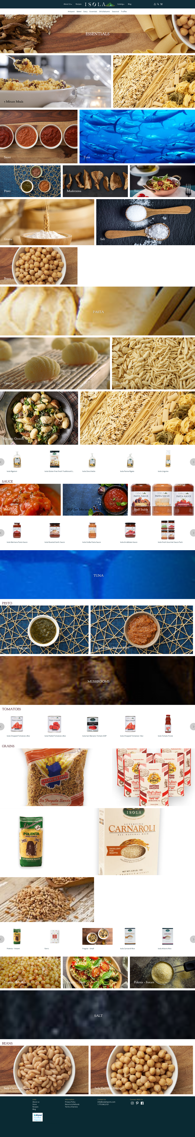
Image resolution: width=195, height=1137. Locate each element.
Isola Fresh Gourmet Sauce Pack (170, 542)
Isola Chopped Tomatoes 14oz (131, 736)
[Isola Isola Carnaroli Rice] (130, 936)
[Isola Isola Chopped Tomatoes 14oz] (130, 723)
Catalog (120, 4)
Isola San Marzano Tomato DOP (94, 736)
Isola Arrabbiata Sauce (128, 542)
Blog (129, 4)
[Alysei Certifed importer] (37, 1121)
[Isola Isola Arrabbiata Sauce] (130, 530)
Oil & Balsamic (104, 11)
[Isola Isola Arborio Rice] (168, 936)
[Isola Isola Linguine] (168, 459)
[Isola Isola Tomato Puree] (168, 723)
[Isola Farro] (55, 936)
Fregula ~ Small (88, 948)
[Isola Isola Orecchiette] (92, 459)
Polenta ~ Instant (13, 948)
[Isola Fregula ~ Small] (97, 936)
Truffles (124, 11)
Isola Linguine (163, 471)
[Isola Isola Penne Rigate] (130, 459)
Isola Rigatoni (12, 471)
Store (34, 1104)
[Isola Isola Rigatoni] (17, 459)
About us (35, 1102)
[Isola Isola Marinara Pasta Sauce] (17, 530)
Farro (47, 948)
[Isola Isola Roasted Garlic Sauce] (55, 530)
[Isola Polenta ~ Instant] (17, 936)
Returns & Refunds (72, 1104)
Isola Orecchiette (88, 471)
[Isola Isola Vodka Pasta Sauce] (92, 530)
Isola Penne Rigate (127, 471)
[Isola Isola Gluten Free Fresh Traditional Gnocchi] (55, 459)
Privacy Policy (70, 1102)
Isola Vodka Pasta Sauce (91, 542)
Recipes (79, 4)
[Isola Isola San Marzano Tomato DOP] (92, 723)
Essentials (93, 11)
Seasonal (115, 11)
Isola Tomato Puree (165, 736)
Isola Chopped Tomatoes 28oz (18, 736)
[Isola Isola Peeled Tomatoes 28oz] (55, 723)
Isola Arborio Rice (164, 948)
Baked (79, 11)
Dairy (85, 11)
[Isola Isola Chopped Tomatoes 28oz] (17, 723)
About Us (67, 4)
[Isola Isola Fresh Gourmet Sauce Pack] (168, 530)
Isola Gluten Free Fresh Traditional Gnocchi (60, 471)
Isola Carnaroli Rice (127, 948)
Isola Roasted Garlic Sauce (55, 542)
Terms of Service (71, 1107)
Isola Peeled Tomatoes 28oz (55, 736)
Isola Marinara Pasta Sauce (17, 542)
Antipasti (71, 11)
